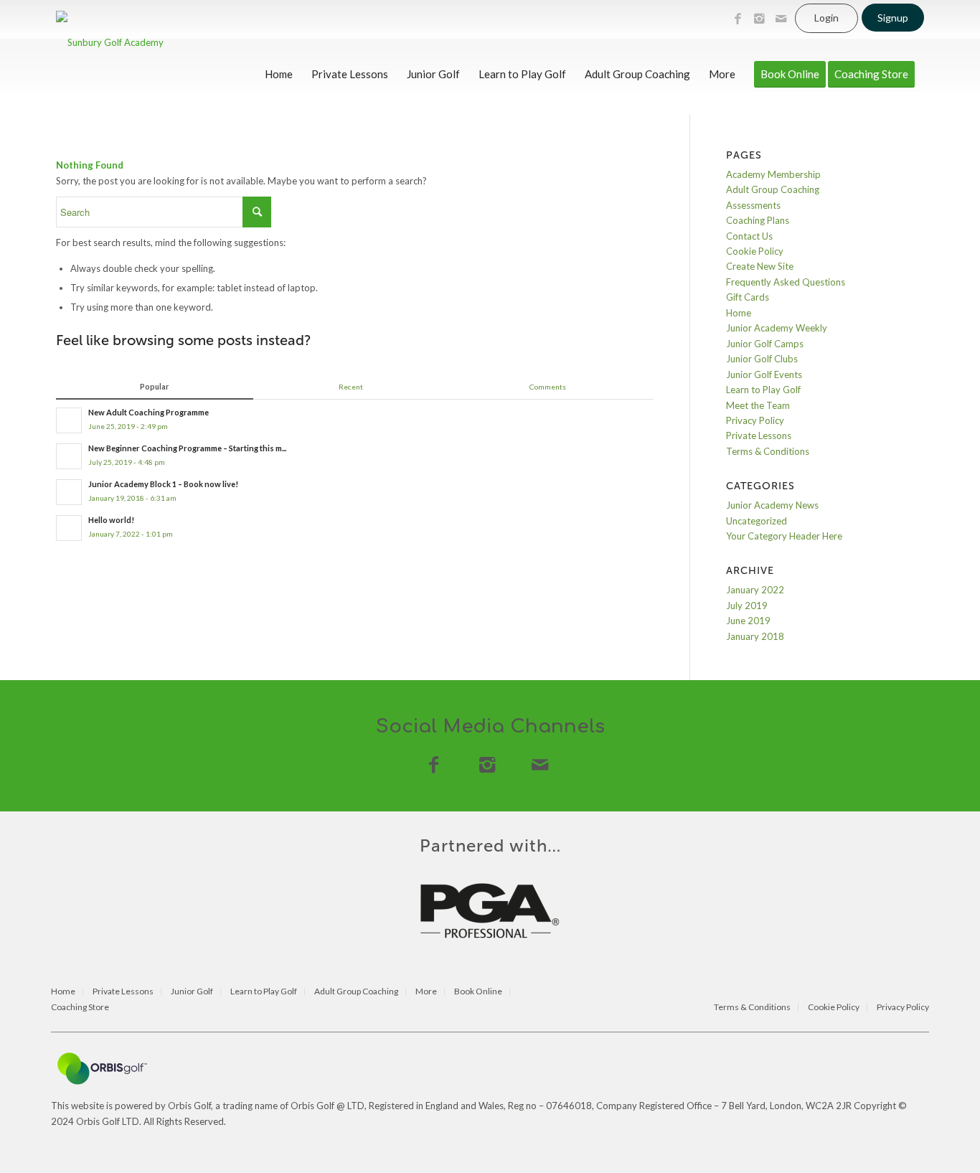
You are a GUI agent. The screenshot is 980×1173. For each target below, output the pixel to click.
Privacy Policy (755, 420)
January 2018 (755, 636)
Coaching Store (80, 1007)
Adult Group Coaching (772, 189)
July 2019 (747, 605)
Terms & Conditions (767, 451)
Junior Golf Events (764, 374)
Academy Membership (773, 174)
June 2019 (748, 620)
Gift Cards (747, 297)
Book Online (478, 992)
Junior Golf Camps (765, 343)
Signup (892, 17)
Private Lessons (758, 435)
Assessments (753, 205)
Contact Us (749, 236)
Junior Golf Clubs (762, 358)
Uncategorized (756, 521)
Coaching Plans (757, 220)
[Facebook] (737, 18)
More (426, 992)
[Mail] (780, 18)
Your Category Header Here (784, 536)
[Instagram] (759, 18)
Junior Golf (192, 992)
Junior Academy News (772, 505)
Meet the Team (758, 405)
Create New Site (759, 266)
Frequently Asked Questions (785, 282)
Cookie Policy (754, 251)
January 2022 (755, 589)
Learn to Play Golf (763, 389)
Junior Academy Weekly (776, 328)
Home (738, 313)
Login (826, 17)
